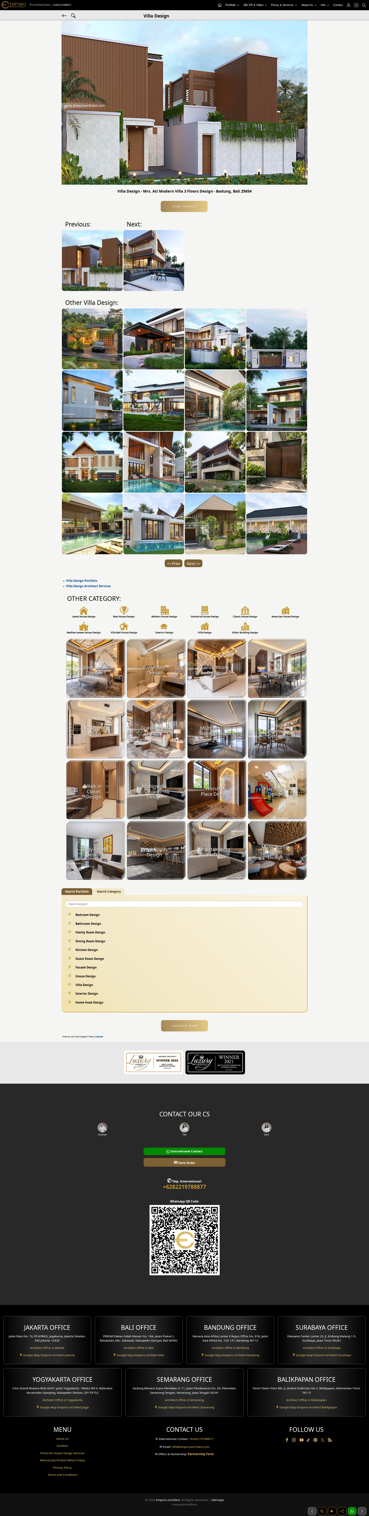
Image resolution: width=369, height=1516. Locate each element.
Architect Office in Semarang (184, 1400)
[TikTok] (309, 1441)
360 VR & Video (253, 5)
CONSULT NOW (184, 1025)
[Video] (332, 1511)
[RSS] (330, 1441)
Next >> (193, 563)
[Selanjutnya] (362, 1511)
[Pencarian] (322, 1511)
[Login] (348, 5)
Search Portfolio (76, 891)
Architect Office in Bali (139, 1348)
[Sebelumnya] (312, 1511)
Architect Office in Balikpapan (306, 1400)
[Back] (65, 15)
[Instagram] (294, 1441)
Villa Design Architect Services (88, 586)
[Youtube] (302, 1441)
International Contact (186, 1151)
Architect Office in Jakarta (47, 1348)
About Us (307, 5)
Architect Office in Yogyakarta (62, 1400)
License (98, 1036)
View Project (184, 206)
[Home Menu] (219, 5)
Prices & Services (282, 5)
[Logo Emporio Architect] (13, 5)
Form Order (184, 1162)
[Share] (342, 1511)
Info (323, 5)
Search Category (109, 891)
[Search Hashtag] (73, 15)
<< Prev (173, 563)
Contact (338, 5)
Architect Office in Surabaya (322, 1348)
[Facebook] (287, 1441)
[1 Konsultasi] (352, 1511)
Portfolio (230, 5)
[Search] (363, 5)
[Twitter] (323, 1442)
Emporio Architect (168, 1500)
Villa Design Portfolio (81, 581)
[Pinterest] (315, 1441)
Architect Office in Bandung (230, 1348)
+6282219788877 (61, 5)
